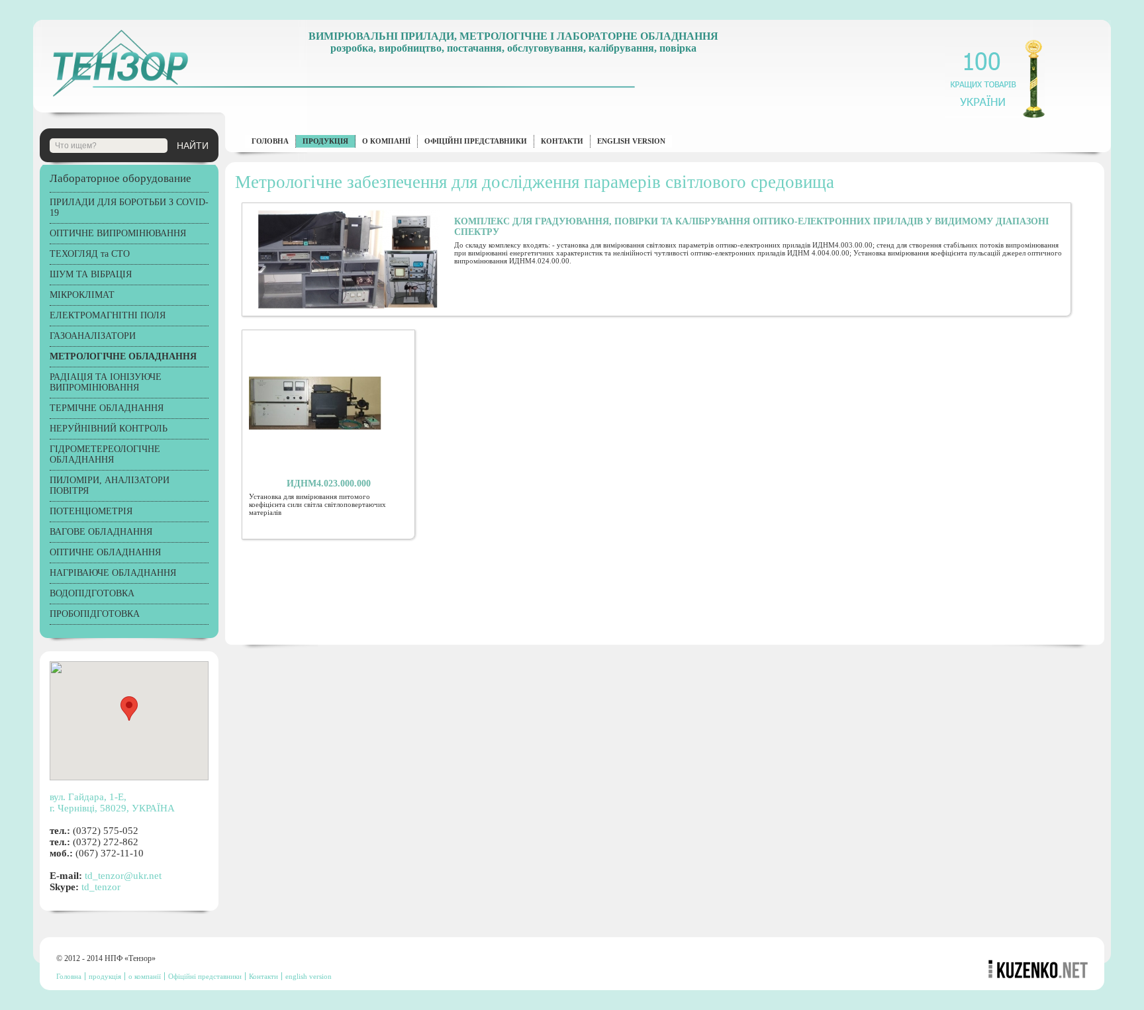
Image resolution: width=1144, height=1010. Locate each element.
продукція (325, 141)
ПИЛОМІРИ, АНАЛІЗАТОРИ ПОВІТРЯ (109, 485)
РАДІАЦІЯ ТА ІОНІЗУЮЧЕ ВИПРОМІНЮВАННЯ (106, 382)
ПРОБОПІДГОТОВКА (95, 614)
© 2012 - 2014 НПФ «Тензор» (106, 958)
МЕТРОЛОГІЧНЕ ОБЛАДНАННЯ (123, 356)
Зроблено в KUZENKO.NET (1038, 966)
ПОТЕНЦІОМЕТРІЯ (91, 511)
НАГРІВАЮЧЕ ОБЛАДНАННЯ (113, 573)
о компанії (386, 141)
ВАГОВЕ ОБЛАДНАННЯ (101, 532)
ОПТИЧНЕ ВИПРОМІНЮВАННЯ (118, 233)
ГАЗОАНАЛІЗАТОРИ (93, 336)
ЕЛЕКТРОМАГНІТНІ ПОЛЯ (108, 315)
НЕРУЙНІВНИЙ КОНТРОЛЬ (108, 429)
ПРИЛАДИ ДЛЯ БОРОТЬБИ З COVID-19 (129, 207)
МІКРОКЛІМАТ (82, 295)
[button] (129, 708)
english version (631, 141)
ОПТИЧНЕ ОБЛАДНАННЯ (105, 552)
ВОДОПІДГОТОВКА (92, 593)
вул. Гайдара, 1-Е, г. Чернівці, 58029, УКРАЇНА (112, 802)
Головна (270, 141)
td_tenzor (100, 887)
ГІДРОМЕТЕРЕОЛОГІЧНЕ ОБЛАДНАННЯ (105, 454)
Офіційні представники (475, 141)
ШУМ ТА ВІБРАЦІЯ (91, 274)
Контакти (562, 141)
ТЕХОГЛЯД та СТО (90, 254)
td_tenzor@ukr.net (123, 875)
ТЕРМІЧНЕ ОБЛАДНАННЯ (107, 408)
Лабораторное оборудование (120, 178)
